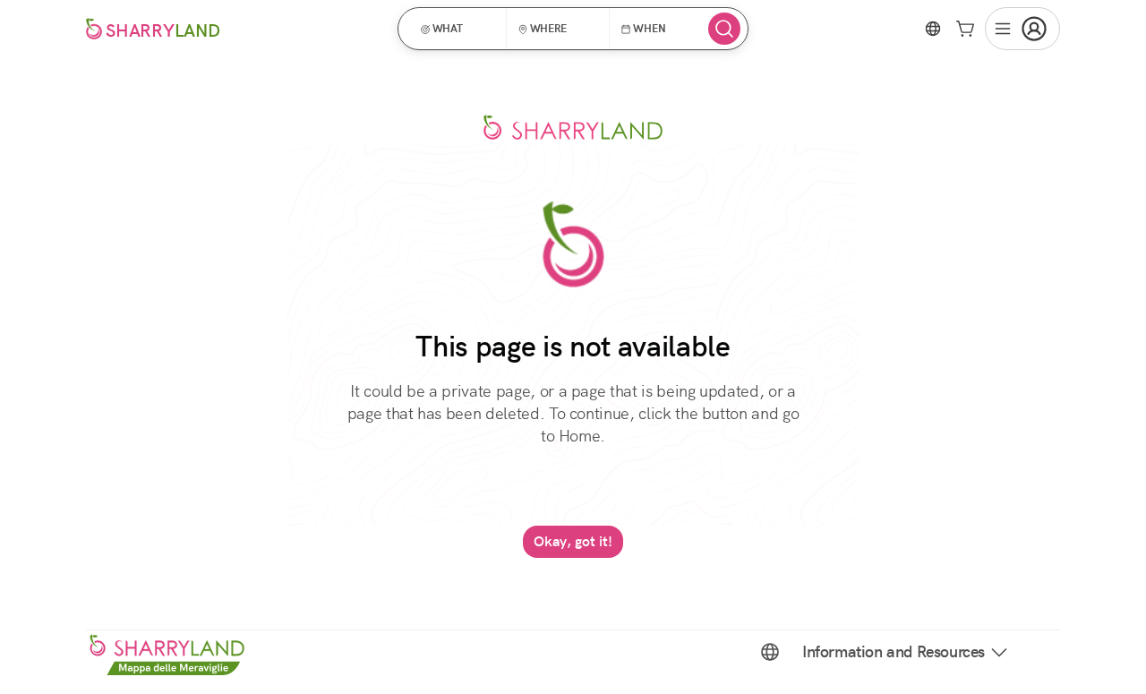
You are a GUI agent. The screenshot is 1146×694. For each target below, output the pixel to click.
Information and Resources (893, 652)
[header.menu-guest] (1022, 28)
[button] (458, 28)
